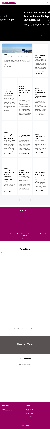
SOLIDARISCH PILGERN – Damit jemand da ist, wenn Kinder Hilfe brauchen (25, 92)
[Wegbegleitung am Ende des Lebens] (25, 126)
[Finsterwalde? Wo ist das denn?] (25, 163)
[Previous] (1, 20)
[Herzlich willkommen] (9, 2)
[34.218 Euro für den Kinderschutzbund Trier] (17, 48)
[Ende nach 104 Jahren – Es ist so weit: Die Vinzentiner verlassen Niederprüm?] (9, 162)
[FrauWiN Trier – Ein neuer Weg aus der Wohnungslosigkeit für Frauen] (40, 82)
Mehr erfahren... (8, 66)
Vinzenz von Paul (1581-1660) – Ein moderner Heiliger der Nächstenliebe (30, 16)
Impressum (4, 409)
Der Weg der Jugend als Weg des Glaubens (8, 93)
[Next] (48, 20)
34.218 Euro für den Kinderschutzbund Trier (17, 57)
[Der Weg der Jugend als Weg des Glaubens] (9, 83)
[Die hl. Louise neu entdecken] (40, 48)
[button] (25, 200)
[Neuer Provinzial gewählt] (40, 127)
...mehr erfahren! (25, 238)
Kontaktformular (6, 408)
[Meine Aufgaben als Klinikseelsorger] (9, 126)
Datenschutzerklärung (7, 410)
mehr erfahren (15, 28)
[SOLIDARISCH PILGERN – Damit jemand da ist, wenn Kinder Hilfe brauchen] (25, 81)
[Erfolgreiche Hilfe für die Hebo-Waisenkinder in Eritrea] (40, 163)
